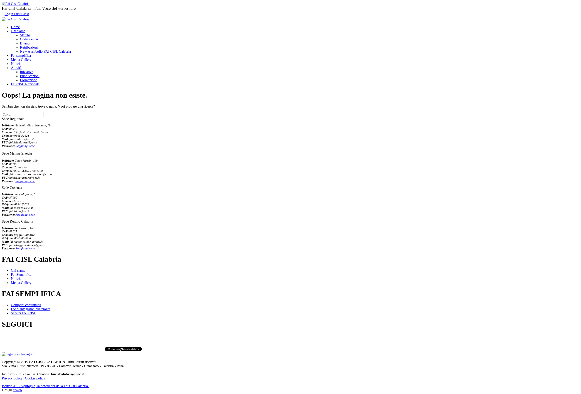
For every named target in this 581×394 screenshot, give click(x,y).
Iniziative (26, 72)
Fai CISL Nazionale (25, 84)
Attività (16, 68)
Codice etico (29, 39)
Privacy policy (12, 378)
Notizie (16, 64)
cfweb (17, 390)
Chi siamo (18, 31)
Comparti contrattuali (26, 305)
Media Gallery (21, 60)
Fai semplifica (21, 55)
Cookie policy (35, 378)
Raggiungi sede (25, 146)
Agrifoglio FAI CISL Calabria (45, 51)
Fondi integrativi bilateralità (30, 309)
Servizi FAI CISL (23, 313)
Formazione (28, 80)
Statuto (25, 35)
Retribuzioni (29, 47)
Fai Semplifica (21, 274)
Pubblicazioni (29, 76)
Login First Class (17, 14)
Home (15, 27)
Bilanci (25, 43)
